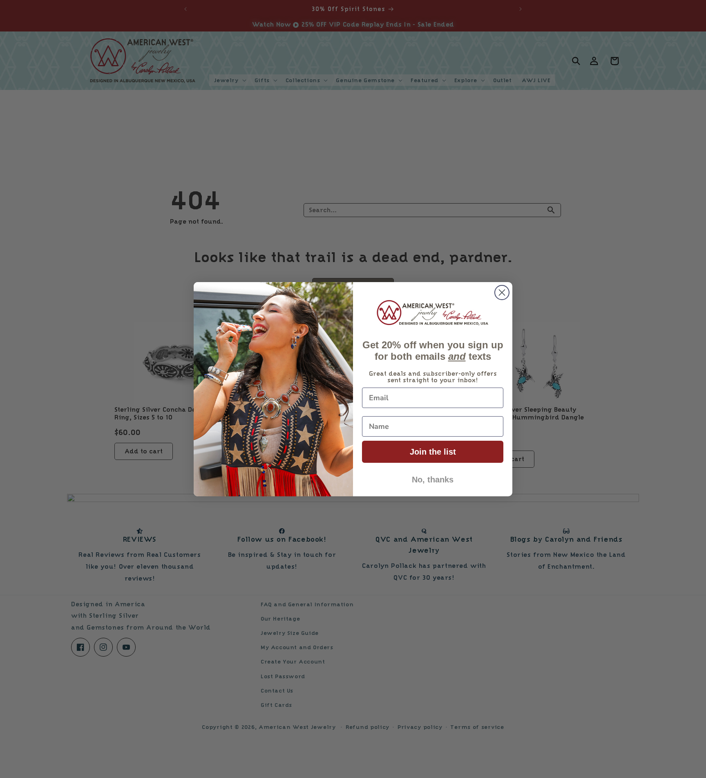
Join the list (433, 451)
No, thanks (433, 479)
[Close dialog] (502, 292)
